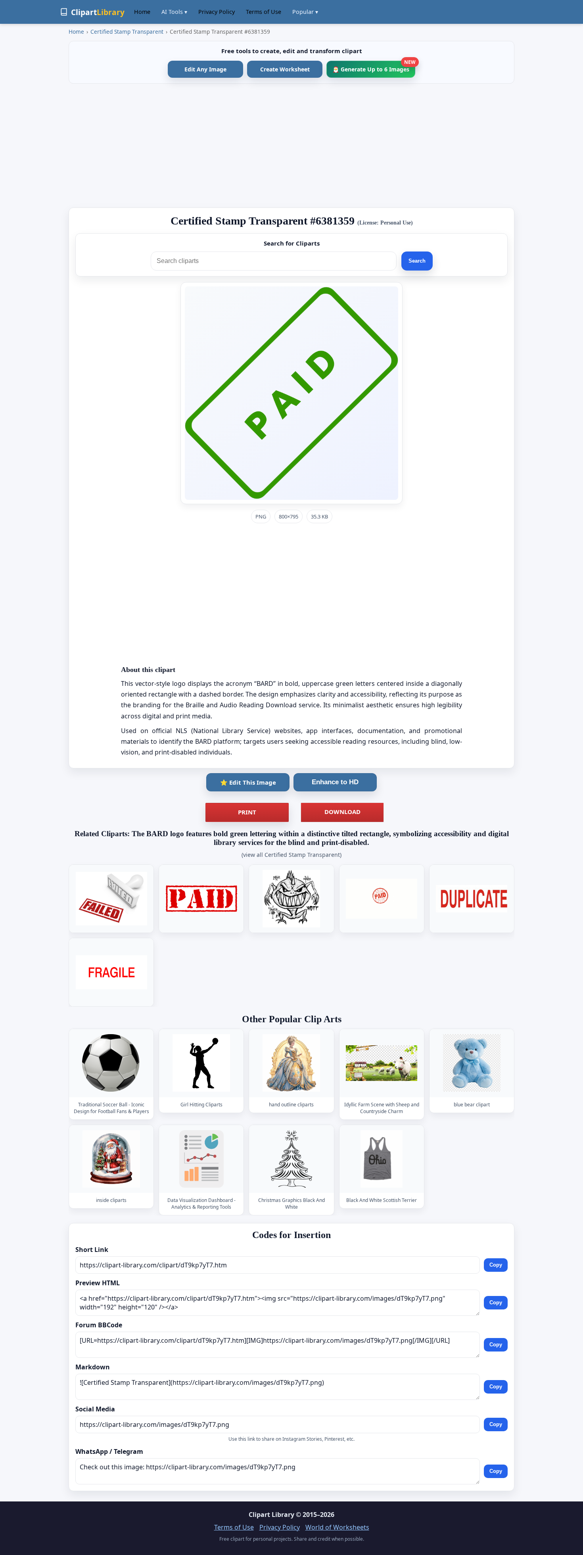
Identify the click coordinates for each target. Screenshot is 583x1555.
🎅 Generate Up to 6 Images (373, 67)
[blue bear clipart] (471, 1063)
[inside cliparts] (111, 1159)
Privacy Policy (216, 11)
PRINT (247, 812)
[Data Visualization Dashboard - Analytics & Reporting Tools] (201, 1159)
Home (142, 11)
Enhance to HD (335, 782)
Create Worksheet (285, 69)
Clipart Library (271, 1514)
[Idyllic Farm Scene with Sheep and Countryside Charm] (381, 1063)
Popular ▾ (305, 11)
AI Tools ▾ (174, 11)
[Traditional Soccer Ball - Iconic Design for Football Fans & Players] (111, 1063)
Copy (495, 1265)
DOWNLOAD (342, 812)
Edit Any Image (205, 69)
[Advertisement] (291, 145)
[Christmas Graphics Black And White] (291, 1159)
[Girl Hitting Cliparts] (201, 1063)
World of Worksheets (337, 1527)
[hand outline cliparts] (291, 1063)
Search (417, 261)
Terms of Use (263, 11)
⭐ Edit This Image (248, 782)
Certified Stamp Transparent (126, 31)
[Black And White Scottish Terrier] (381, 1159)
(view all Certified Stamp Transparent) (291, 854)
